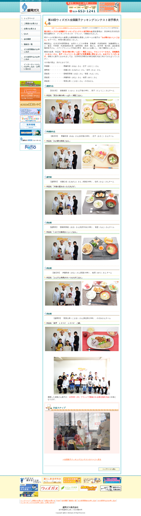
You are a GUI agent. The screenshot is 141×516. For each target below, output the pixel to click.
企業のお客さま (30, 29)
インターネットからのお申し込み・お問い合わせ (32, 66)
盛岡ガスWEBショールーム (30, 140)
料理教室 (30, 111)
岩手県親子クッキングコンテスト (30, 118)
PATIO (30, 147)
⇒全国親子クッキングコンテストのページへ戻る (81, 459)
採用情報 (30, 125)
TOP (53, 28)
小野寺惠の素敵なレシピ (30, 104)
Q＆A (26, 34)
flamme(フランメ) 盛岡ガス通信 (30, 94)
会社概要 (27, 39)
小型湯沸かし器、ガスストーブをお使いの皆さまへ (30, 84)
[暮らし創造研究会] (52, 483)
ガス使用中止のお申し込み (32, 58)
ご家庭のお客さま (31, 23)
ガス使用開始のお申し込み (32, 50)
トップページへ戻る (109, 469)
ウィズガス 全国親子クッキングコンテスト (68, 28)
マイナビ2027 (30, 77)
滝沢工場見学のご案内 (30, 133)
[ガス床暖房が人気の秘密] (72, 483)
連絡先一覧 (28, 44)
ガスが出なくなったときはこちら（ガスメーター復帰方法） (110, 7)
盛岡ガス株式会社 (30, 8)
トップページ (29, 18)
